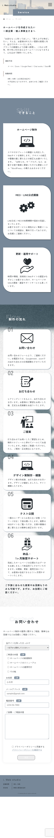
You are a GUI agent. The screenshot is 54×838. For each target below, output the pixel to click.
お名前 (9, 677)
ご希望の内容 (12, 654)
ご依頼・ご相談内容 (15, 712)
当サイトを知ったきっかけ (18, 643)
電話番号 (10, 700)
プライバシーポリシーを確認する (27, 749)
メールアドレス (13, 689)
